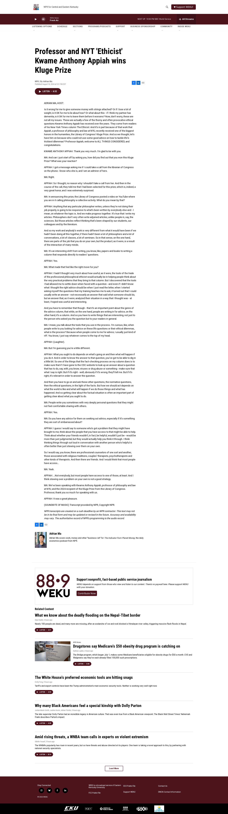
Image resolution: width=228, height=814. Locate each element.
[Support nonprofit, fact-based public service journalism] (53, 586)
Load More (114, 768)
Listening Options (42, 26)
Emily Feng (39, 682)
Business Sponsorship (142, 26)
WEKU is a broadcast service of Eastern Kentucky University (105, 786)
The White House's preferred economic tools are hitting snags (84, 677)
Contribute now (87, 593)
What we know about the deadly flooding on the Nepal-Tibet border (87, 615)
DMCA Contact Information (169, 792)
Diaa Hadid (39, 620)
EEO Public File (129, 786)
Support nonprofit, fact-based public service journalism (114, 579)
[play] (35, 19)
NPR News (77, 642)
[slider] (47, 19)
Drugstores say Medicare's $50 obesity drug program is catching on (126, 646)
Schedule (62, 26)
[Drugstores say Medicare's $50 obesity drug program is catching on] (52, 651)
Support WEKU (129, 792)
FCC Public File (95, 793)
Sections (78, 26)
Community (166, 26)
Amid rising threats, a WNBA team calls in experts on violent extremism (91, 736)
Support (120, 26)
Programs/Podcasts (99, 26)
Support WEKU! (184, 7)
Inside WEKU (184, 26)
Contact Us (162, 786)
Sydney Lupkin (78, 651)
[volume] (43, 19)
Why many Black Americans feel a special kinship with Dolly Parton (88, 705)
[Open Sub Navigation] (34, 31)
